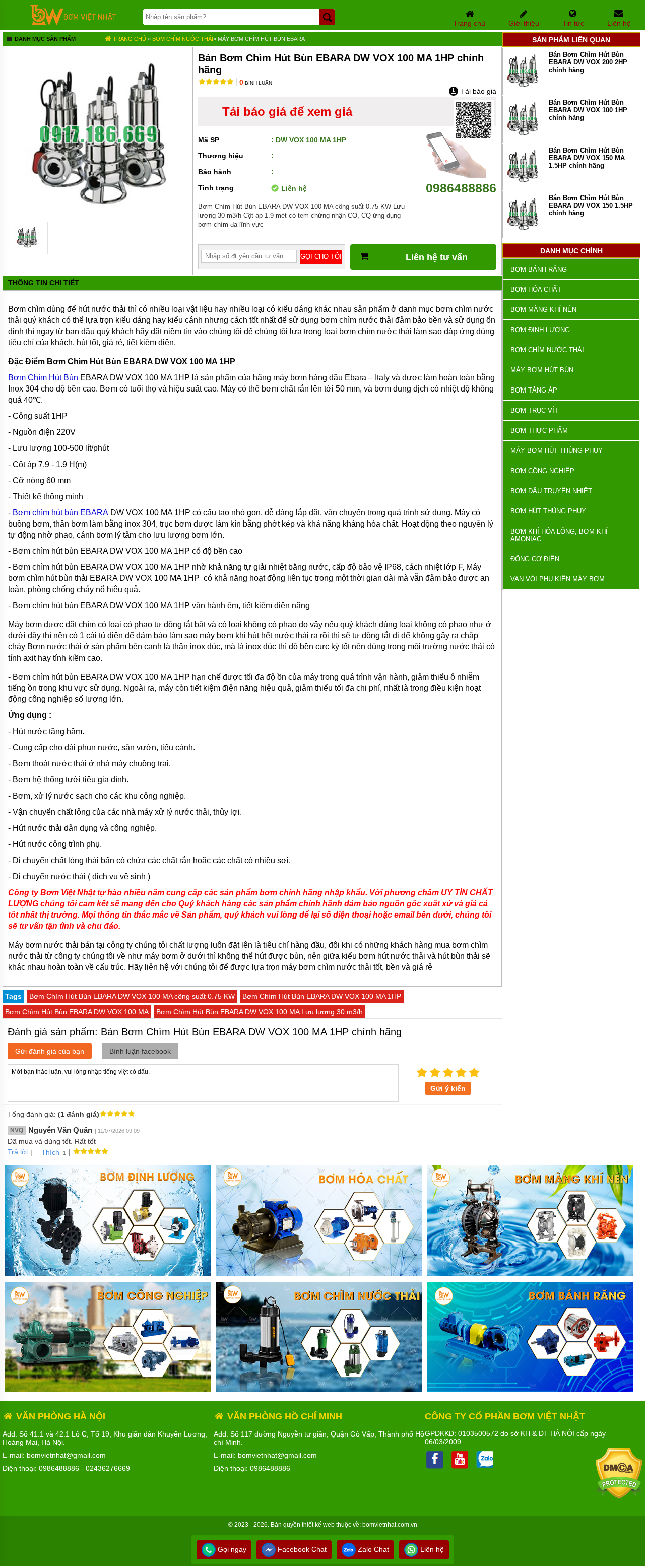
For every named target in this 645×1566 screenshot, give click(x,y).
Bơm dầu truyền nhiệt (551, 491)
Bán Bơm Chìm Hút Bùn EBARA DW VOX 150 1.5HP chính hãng (591, 205)
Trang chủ (128, 39)
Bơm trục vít (534, 410)
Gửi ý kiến (448, 1088)
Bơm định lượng (540, 330)
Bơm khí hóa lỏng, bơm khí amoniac (559, 535)
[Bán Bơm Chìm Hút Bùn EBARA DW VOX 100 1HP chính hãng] (522, 136)
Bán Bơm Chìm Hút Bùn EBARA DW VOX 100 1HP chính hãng (588, 110)
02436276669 (108, 1468)
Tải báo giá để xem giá (287, 111)
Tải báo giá (477, 91)
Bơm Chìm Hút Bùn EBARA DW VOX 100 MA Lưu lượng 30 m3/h (259, 1012)
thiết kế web (318, 1524)
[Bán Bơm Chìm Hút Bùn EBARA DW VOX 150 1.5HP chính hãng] (522, 231)
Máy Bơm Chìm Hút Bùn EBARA (261, 39)
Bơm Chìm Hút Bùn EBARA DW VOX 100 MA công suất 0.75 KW (132, 996)
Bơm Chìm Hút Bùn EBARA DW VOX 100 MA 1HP (321, 996)
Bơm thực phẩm (539, 430)
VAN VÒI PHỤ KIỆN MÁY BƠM (557, 579)
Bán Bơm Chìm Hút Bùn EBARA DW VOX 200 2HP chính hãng (588, 62)
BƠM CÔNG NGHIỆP (542, 471)
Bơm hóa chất (535, 289)
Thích (50, 1152)
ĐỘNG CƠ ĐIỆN (534, 559)
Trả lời (18, 1152)
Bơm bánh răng (538, 269)
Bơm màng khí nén (543, 309)
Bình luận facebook (140, 1051)
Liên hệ (431, 1549)
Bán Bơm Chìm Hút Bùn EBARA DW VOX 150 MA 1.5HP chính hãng (587, 158)
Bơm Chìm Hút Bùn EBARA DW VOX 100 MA (77, 1012)
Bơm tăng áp (533, 390)
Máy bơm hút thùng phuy (556, 450)
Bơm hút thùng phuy (548, 511)
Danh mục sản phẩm (44, 39)
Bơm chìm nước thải (182, 39)
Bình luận (255, 83)
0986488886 (461, 188)
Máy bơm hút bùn (541, 370)
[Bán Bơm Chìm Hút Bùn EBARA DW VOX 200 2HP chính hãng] (522, 88)
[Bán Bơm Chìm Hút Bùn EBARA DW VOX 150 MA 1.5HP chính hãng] (522, 183)
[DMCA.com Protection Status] (619, 1496)
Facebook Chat (301, 1549)
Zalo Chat (372, 1549)
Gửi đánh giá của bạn (49, 1051)
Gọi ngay (231, 1549)
